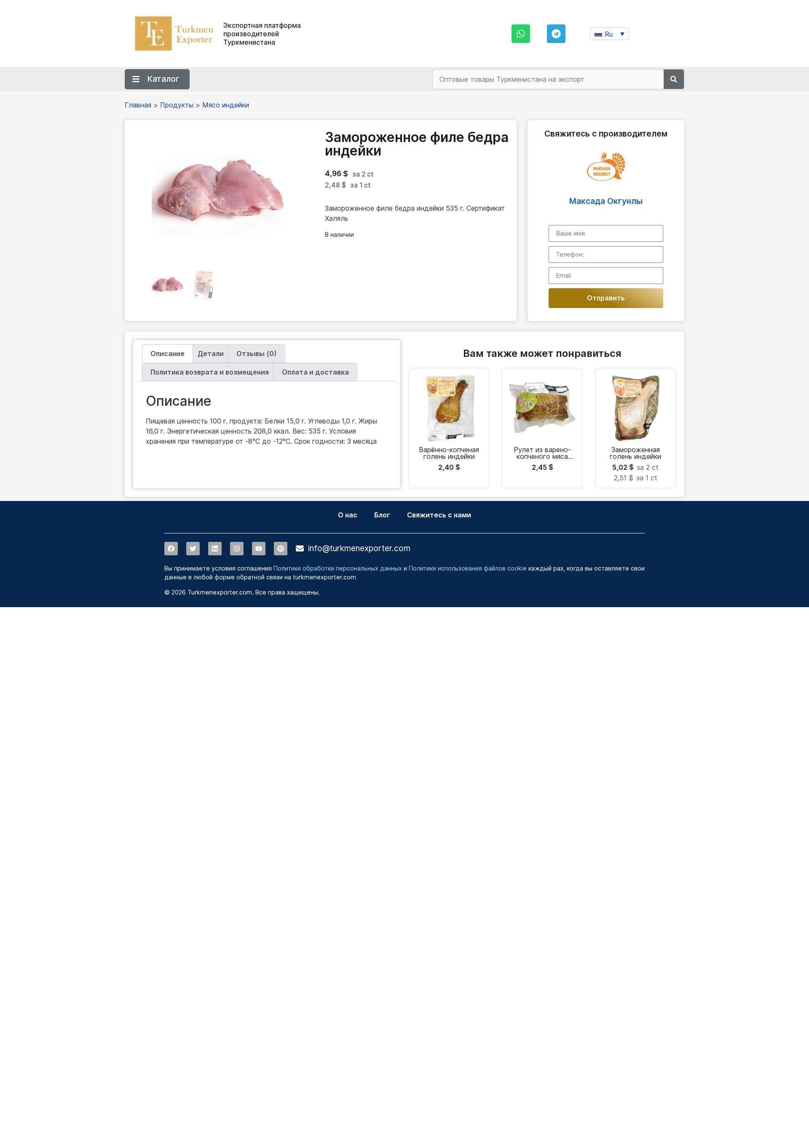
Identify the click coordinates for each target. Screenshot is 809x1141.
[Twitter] (193, 548)
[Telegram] (556, 33)
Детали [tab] (211, 353)
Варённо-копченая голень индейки (449, 453)
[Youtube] (258, 548)
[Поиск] (674, 79)
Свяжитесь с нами (439, 515)
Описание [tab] (167, 353)
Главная (138, 105)
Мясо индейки (225, 105)
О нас (347, 515)
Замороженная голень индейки (635, 453)
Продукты (176, 105)
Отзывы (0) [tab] (256, 353)
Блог (382, 515)
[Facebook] (171, 548)
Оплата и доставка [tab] (315, 372)
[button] (609, 33)
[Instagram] (237, 548)
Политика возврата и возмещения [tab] (209, 372)
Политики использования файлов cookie (468, 568)
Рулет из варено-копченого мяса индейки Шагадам (542, 456)
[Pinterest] (280, 548)
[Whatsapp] (521, 33)
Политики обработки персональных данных (337, 568)
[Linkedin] (215, 548)
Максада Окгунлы (606, 201)
